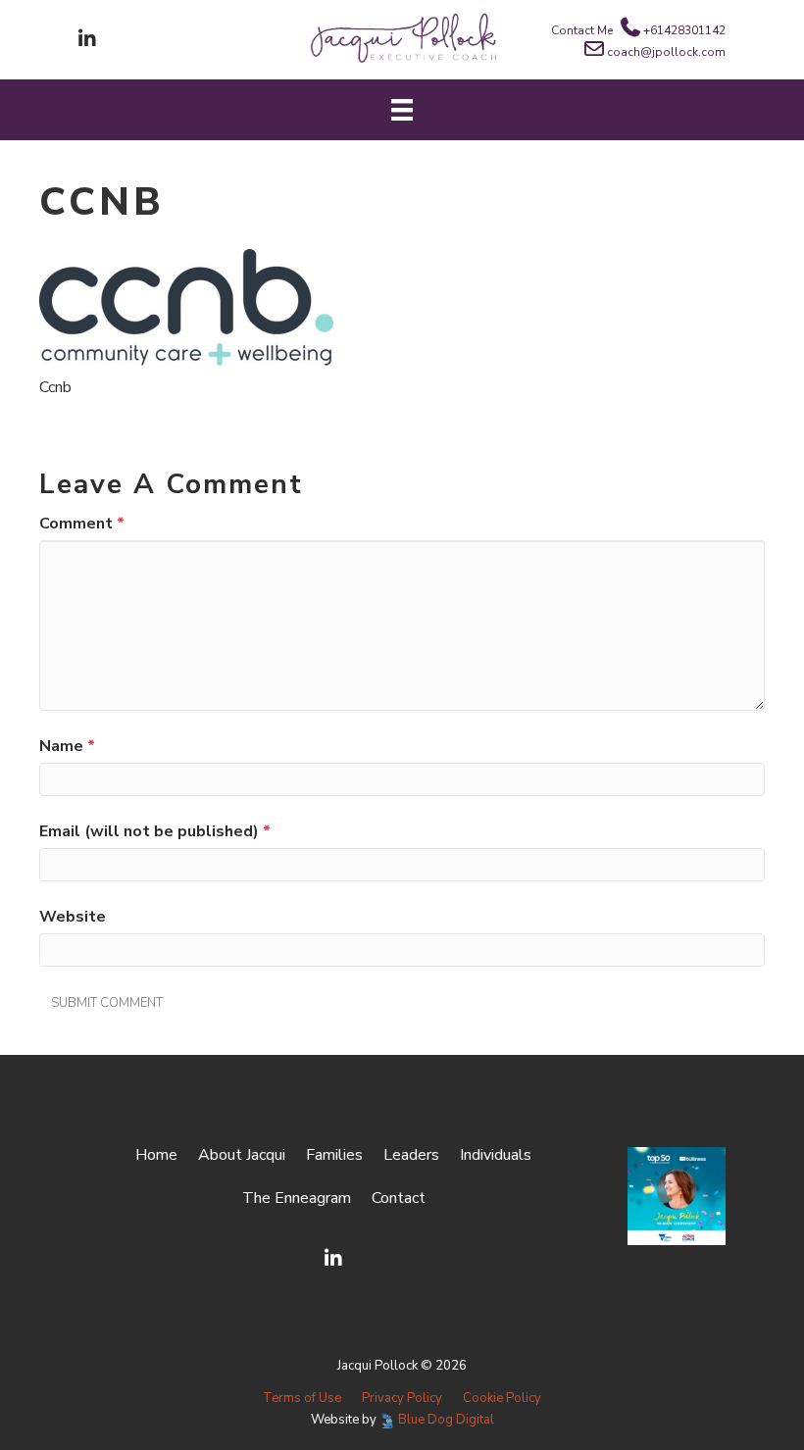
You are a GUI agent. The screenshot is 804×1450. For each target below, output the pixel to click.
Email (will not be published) (155, 831)
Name (67, 746)
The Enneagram (296, 1198)
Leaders (411, 1155)
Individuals (495, 1155)
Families (334, 1155)
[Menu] (402, 109)
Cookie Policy (502, 1398)
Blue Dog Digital (446, 1419)
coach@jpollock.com (666, 52)
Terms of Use (302, 1398)
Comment (82, 523)
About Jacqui (241, 1155)
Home (156, 1155)
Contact (399, 1198)
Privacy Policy (402, 1398)
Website (72, 916)
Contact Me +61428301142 (638, 30)
